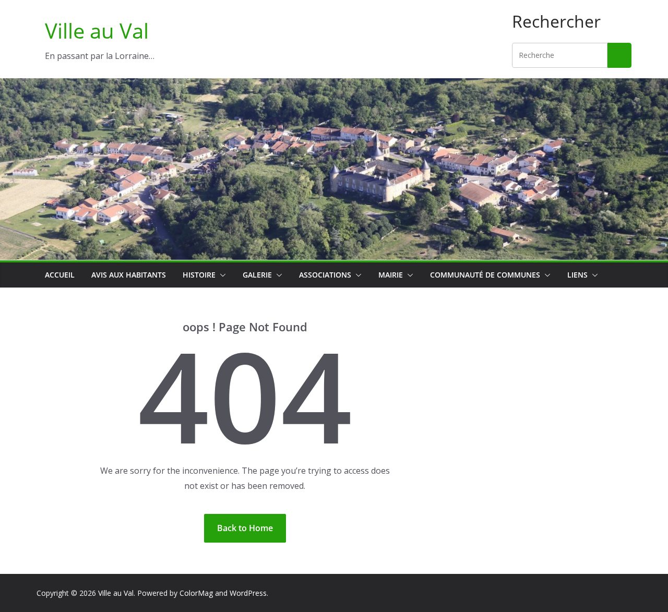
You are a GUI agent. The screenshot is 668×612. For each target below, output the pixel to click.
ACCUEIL (60, 275)
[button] (221, 275)
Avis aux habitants (128, 275)
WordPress (248, 593)
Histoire (199, 275)
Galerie (257, 275)
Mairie (390, 275)
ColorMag (196, 593)
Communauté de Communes (485, 275)
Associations (325, 275)
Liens (577, 275)
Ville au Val (97, 30)
